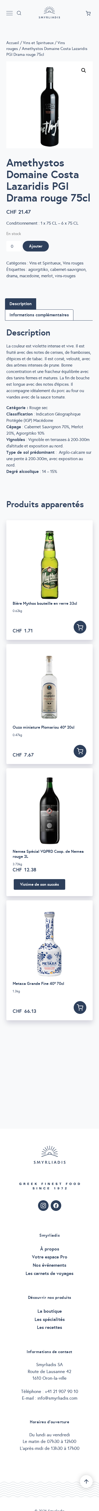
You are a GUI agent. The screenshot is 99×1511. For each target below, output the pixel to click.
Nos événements (49, 1265)
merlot (47, 275)
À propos (49, 1249)
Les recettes (49, 1327)
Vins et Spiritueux (38, 42)
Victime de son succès (39, 884)
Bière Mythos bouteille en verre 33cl (45, 603)
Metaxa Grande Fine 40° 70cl (38, 983)
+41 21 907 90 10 (61, 1391)
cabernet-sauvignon (68, 269)
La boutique (49, 1311)
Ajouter (36, 246)
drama (11, 275)
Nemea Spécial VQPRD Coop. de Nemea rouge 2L (48, 854)
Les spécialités (50, 1319)
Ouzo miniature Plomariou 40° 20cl (43, 727)
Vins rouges (73, 263)
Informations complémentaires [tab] (39, 315)
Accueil (12, 42)
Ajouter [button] (80, 627)
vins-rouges (65, 275)
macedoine (29, 275)
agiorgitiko (38, 269)
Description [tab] (21, 304)
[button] (83, 70)
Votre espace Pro (49, 1257)
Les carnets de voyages (49, 1273)
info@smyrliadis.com (57, 1398)
